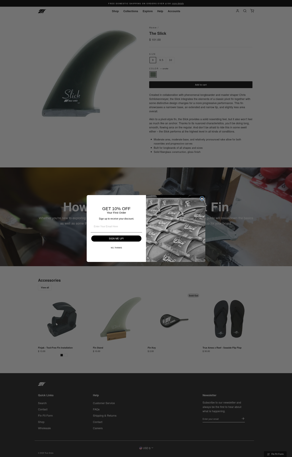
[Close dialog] (202, 198)
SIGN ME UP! (116, 238)
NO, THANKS (116, 247)
